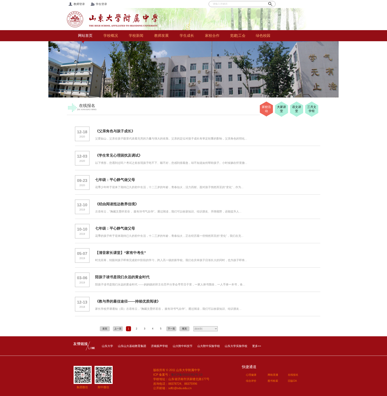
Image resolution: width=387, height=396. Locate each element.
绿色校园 (263, 36)
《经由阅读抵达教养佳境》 (117, 204)
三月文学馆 (311, 109)
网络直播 (273, 374)
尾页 (184, 328)
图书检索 (273, 380)
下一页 (171, 328)
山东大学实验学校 (236, 346)
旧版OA (292, 380)
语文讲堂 (296, 109)
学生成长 (187, 36)
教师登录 (79, 4)
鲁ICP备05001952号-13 (186, 374)
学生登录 (101, 4)
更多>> (256, 346)
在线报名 (293, 374)
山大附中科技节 (182, 346)
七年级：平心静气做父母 (115, 180)
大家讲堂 (281, 109)
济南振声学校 (159, 346)
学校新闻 (136, 36)
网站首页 (85, 36)
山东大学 (107, 346)
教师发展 (161, 36)
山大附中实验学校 (208, 346)
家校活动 (266, 109)
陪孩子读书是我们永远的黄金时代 (122, 277)
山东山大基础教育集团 (132, 346)
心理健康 (251, 374)
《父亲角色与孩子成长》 (115, 131)
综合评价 (251, 380)
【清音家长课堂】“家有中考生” (120, 253)
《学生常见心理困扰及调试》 (118, 155)
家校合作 (212, 36)
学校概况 (110, 36)
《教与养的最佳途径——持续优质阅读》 (127, 301)
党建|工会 (238, 36)
